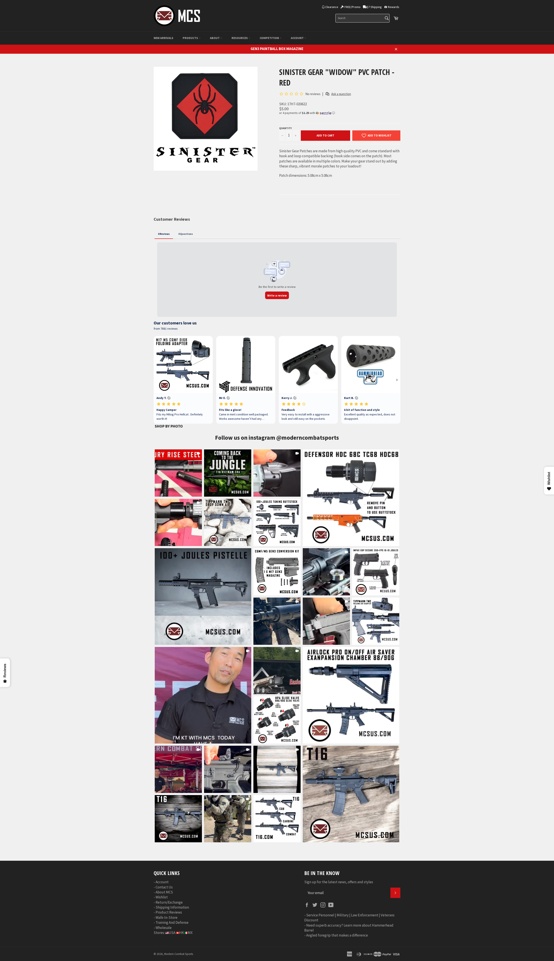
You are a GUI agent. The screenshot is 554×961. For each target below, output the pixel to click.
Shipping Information (172, 907)
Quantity (285, 128)
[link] (351, 497)
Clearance (331, 7)
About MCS (164, 892)
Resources (240, 38)
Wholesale (164, 927)
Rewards (393, 7)
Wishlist (162, 897)
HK (181, 932)
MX (190, 932)
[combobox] (362, 18)
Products (191, 38)
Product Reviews (169, 912)
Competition (270, 38)
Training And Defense (172, 922)
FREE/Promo (353, 7)
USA (172, 932)
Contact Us (164, 887)
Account (297, 38)
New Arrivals (163, 38)
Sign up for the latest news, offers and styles (338, 882)
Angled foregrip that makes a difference (337, 935)
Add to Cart (325, 135)
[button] (339, 113)
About (215, 38)
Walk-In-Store (166, 917)
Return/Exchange (169, 902)
